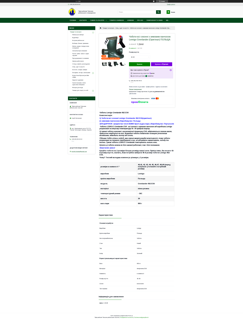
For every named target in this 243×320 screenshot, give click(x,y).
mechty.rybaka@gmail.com (79, 151)
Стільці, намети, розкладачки (81, 64)
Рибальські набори (78, 34)
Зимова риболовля (78, 61)
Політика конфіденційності (141, 317)
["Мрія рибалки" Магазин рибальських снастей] (72, 15)
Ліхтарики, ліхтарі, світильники (81, 72)
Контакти (83, 20)
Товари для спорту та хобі (80, 90)
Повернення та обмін (155, 20)
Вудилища (75, 37)
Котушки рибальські (78, 40)
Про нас (140, 20)
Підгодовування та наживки (80, 58)
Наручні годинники (77, 80)
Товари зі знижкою (116, 20)
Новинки (130, 20)
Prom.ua (130, 315)
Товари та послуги (97, 20)
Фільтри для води (77, 87)
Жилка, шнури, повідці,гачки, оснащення (80, 47)
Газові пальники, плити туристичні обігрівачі (79, 83)
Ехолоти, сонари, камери (79, 69)
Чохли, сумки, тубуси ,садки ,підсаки (80, 54)
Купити (139, 64)
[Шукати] (158, 12)
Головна (73, 20)
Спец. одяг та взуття (122, 28)
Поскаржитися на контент (126, 317)
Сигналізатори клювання (79, 50)
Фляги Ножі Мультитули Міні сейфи (80, 76)
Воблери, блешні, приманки (80, 43)
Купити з (158, 64)
